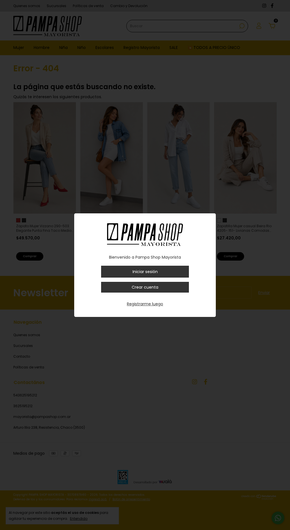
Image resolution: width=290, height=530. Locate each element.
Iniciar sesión (145, 271)
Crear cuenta (145, 287)
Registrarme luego (145, 304)
